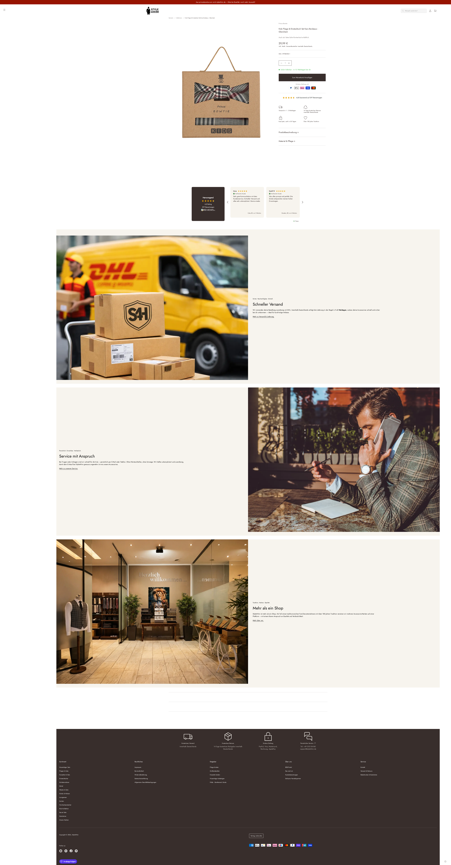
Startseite (171, 18)
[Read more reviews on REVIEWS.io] (208, 210)
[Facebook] (71, 850)
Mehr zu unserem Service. (68, 468)
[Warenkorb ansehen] (435, 10)
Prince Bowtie (283, 23)
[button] (435, 10)
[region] (265, 202)
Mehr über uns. (258, 620)
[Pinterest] (65, 850)
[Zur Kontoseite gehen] (430, 10)
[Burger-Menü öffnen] (4, 9)
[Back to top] (445, 861)
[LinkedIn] (76, 850)
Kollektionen (179, 18)
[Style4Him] (152, 11)
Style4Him (75, 835)
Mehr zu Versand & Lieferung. (263, 316)
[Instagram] (60, 850)
